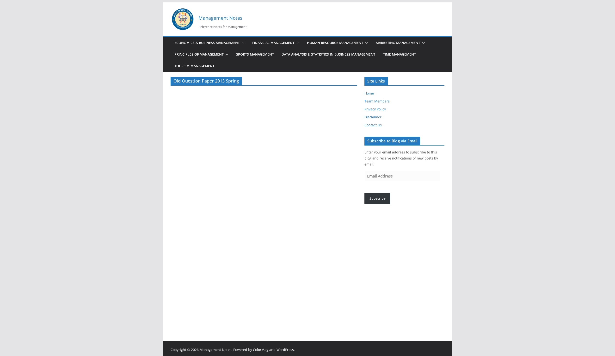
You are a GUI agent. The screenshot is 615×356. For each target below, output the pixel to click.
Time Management (399, 54)
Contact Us (373, 125)
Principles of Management (199, 54)
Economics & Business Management (207, 42)
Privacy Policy (375, 109)
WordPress (285, 349)
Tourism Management (194, 66)
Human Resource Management (335, 42)
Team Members (377, 101)
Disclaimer (372, 117)
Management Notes (220, 18)
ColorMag (260, 349)
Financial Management (273, 42)
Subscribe (377, 198)
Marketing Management (398, 42)
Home (369, 93)
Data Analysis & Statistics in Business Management (328, 54)
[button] (242, 42)
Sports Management (255, 54)
